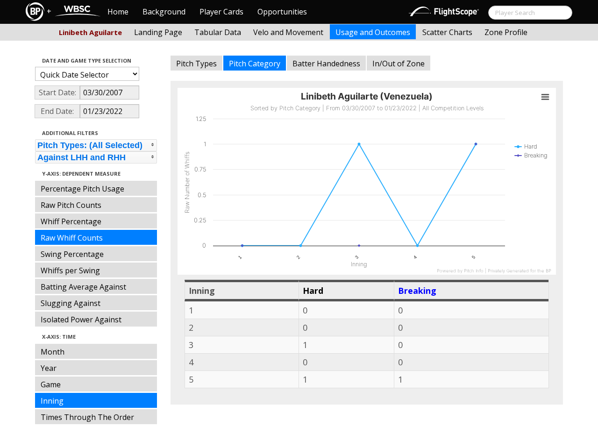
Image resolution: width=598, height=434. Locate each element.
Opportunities (282, 12)
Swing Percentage (72, 254)
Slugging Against (70, 303)
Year (49, 368)
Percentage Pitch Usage (82, 189)
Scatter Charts (447, 32)
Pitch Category (254, 63)
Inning (52, 401)
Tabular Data (217, 32)
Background (163, 12)
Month (52, 352)
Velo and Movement (288, 32)
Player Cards (221, 12)
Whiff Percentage (71, 221)
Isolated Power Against (81, 319)
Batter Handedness (326, 63)
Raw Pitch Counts (71, 205)
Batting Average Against (83, 287)
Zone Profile (505, 32)
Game (51, 384)
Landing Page (158, 32)
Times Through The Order (87, 417)
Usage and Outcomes (372, 32)
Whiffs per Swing (70, 270)
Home (117, 12)
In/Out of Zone (398, 63)
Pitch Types (196, 63)
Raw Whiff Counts (72, 238)
